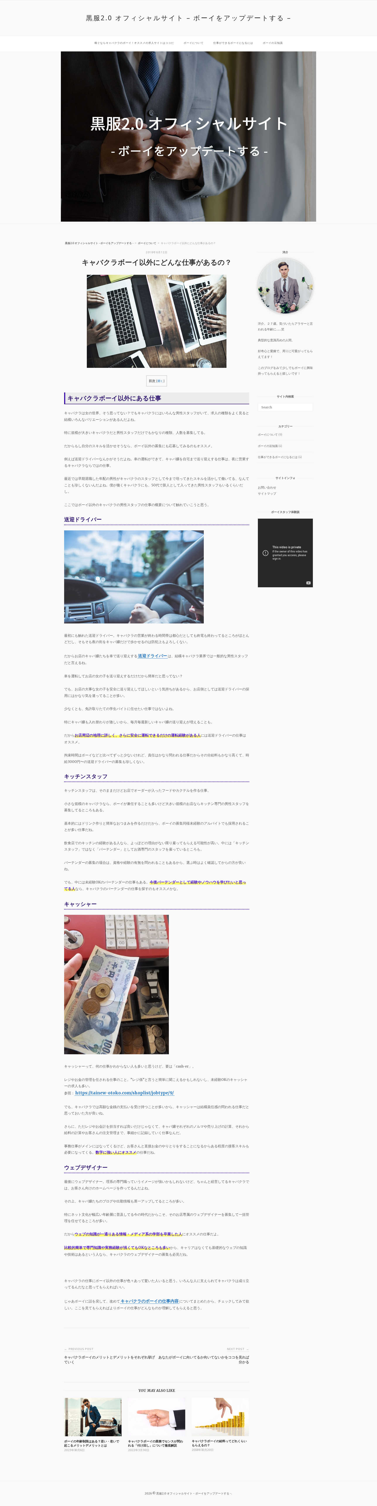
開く (160, 381)
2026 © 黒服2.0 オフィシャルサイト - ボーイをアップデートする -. (189, 1493)
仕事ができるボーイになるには (233, 43)
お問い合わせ (267, 487)
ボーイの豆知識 (273, 43)
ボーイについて (194, 43)
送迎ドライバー (152, 655)
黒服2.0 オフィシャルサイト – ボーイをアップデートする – (188, 17)
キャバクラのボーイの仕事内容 (150, 1301)
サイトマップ (267, 494)
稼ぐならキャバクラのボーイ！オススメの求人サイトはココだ (134, 43)
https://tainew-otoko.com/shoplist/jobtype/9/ (124, 1092)
